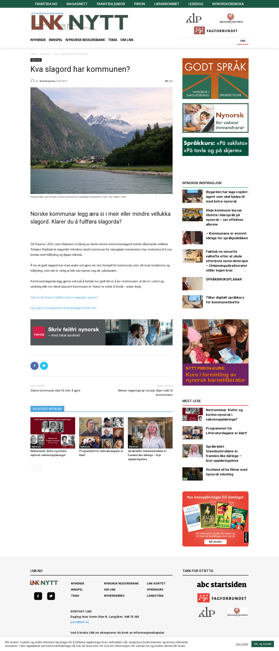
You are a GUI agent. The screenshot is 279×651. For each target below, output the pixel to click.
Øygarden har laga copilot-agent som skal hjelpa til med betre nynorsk (227, 196)
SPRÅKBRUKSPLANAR (224, 279)
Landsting (155, 596)
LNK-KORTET (156, 583)
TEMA (75, 596)
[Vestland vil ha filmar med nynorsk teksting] (192, 474)
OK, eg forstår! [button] (262, 643)
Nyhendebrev (114, 596)
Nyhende (45, 54)
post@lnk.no (79, 622)
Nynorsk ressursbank (121, 583)
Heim (33, 54)
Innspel (77, 589)
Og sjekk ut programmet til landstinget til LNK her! (63, 308)
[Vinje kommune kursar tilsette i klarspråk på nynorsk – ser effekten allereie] (192, 214)
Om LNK (109, 589)
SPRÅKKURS (155, 589)
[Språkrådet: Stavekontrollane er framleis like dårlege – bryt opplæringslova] (150, 432)
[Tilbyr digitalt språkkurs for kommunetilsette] (192, 301)
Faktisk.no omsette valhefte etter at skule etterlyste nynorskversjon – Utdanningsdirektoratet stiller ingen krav (227, 260)
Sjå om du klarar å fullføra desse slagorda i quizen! (64, 297)
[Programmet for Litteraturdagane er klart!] (101, 432)
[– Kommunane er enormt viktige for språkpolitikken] (192, 237)
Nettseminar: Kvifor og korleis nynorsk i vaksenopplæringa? (224, 414)
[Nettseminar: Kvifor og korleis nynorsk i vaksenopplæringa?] (52, 432)
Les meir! (242, 644)
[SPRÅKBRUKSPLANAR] (192, 283)
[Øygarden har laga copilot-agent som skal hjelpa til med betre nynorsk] (192, 196)
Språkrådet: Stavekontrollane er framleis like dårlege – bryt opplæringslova (147, 455)
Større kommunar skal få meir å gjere (55, 390)
